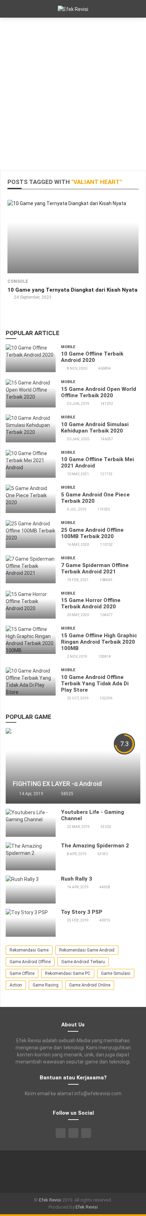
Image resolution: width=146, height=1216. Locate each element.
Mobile (68, 347)
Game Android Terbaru (83, 961)
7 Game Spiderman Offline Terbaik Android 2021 (95, 568)
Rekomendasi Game (29, 950)
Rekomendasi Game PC (67, 973)
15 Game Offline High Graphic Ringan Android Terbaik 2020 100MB (99, 641)
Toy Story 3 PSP (81, 912)
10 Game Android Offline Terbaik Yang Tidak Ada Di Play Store (95, 683)
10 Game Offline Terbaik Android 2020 (92, 357)
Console (17, 281)
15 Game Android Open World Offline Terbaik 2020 (98, 392)
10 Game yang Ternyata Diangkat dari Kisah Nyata (72, 290)
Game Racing (45, 985)
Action (16, 985)
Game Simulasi (115, 973)
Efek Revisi (50, 1200)
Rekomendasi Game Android (86, 950)
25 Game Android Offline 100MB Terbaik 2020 (92, 533)
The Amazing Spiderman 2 (95, 845)
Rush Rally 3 (76, 879)
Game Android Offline (30, 961)
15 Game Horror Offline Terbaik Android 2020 (90, 603)
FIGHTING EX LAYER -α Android (57, 783)
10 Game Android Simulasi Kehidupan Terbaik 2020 (95, 427)
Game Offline (22, 973)
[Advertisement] (73, 94)
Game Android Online (89, 985)
